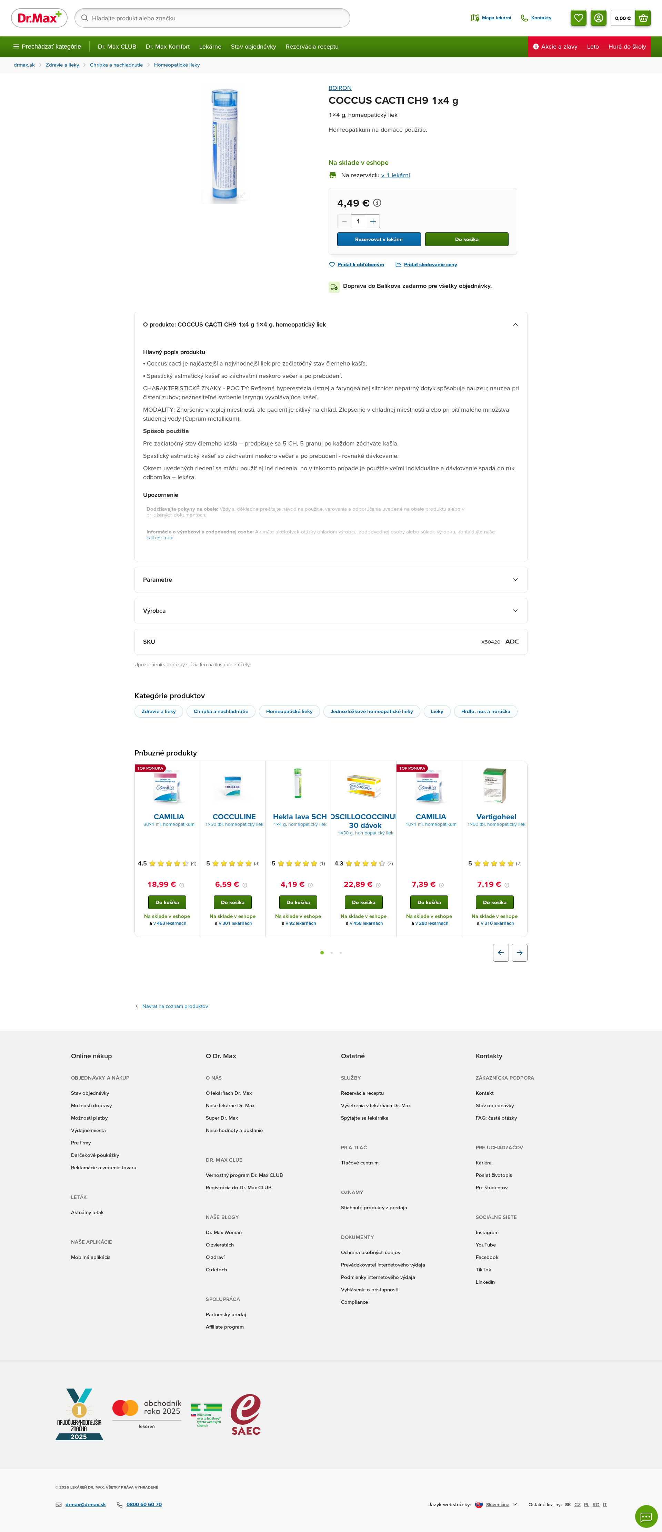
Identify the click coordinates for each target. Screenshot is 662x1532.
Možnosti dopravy (91, 1105)
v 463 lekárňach (170, 923)
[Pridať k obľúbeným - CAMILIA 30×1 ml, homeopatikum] (192, 769)
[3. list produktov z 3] (340, 952)
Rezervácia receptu (312, 46)
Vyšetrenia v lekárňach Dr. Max (376, 1105)
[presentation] (167, 786)
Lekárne (210, 46)
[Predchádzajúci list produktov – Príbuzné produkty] (501, 953)
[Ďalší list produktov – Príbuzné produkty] (520, 953)
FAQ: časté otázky (496, 1118)
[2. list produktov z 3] (331, 952)
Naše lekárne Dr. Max (230, 1105)
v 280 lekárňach (432, 923)
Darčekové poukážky (95, 1155)
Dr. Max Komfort (168, 46)
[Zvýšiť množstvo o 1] (373, 221)
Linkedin (485, 1282)
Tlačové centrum (360, 1162)
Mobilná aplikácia (91, 1257)
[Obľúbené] (578, 18)
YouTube (486, 1245)
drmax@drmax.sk (86, 1504)
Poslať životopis (494, 1175)
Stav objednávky (253, 46)
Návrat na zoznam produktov (175, 1006)
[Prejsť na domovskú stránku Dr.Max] (39, 18)
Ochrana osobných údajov (370, 1252)
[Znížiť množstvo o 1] (344, 221)
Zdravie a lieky (159, 711)
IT (605, 1504)
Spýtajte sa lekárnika (365, 1118)
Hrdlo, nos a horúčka (485, 711)
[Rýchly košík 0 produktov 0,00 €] (643, 18)
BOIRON (340, 87)
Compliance (354, 1302)
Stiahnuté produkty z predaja (374, 1207)
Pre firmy (81, 1142)
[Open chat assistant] (646, 1516)
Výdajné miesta (88, 1130)
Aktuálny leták (87, 1212)
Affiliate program (225, 1327)
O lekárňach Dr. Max (229, 1093)
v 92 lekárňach (301, 923)
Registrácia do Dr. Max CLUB (239, 1187)
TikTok (483, 1269)
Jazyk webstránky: (450, 1504)
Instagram (487, 1232)
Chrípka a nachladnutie (221, 711)
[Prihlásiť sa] (598, 18)
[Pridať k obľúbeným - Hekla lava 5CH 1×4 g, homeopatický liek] (323, 769)
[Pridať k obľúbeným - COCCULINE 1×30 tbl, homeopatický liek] (257, 769)
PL (586, 1504)
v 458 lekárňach (366, 923)
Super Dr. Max (222, 1118)
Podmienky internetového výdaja (378, 1277)
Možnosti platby (89, 1118)
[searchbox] (212, 18)
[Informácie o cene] (377, 202)
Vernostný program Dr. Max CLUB (244, 1175)
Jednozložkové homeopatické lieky (372, 711)
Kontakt (485, 1093)
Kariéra (484, 1162)
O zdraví (215, 1257)
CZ (577, 1504)
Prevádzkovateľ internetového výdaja (383, 1265)
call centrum (160, 537)
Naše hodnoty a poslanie (234, 1130)
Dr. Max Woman (224, 1232)
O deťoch (216, 1269)
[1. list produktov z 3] (322, 953)
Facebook (487, 1257)
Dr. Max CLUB (117, 46)
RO (596, 1504)
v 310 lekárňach (497, 923)
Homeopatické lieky (289, 711)
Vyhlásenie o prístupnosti (369, 1289)
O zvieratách (220, 1245)
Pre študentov (492, 1187)
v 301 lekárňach (235, 923)
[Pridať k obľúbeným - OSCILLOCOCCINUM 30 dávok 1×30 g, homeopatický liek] (388, 769)
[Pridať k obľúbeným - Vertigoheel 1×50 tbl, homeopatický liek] (519, 769)
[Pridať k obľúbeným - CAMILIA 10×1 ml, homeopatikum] (454, 769)
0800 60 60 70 (144, 1504)
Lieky (437, 711)
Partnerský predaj (226, 1314)
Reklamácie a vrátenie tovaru (103, 1167)
